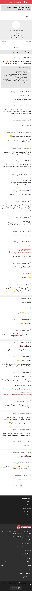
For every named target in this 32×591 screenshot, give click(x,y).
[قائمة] (30, 2)
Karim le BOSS (24, 401)
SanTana (26, 57)
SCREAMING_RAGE (23, 132)
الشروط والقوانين (27, 508)
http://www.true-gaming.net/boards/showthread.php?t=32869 (17, 393)
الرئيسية (29, 518)
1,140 (28, 43)
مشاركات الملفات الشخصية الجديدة (23, 547)
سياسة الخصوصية (27, 511)
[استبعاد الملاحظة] (2, 7)
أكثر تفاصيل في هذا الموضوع (17, 8)
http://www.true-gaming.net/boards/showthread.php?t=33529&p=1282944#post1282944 (20, 251)
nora (27, 273)
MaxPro (26, 160)
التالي (13, 485)
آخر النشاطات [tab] (11, 52)
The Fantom (25, 175)
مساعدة (29, 514)
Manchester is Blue (21, 71)
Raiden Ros (3, 569)
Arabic (28, 501)
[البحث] (2, 2)
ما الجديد (28, 540)
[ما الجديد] (5, 2)
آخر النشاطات (28, 550)
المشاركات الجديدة (26, 543)
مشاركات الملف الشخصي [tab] (24, 52)
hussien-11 (25, 120)
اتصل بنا (29, 505)
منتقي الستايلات (26, 498)
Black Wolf (25, 92)
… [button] (19, 485)
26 (16, 485)
